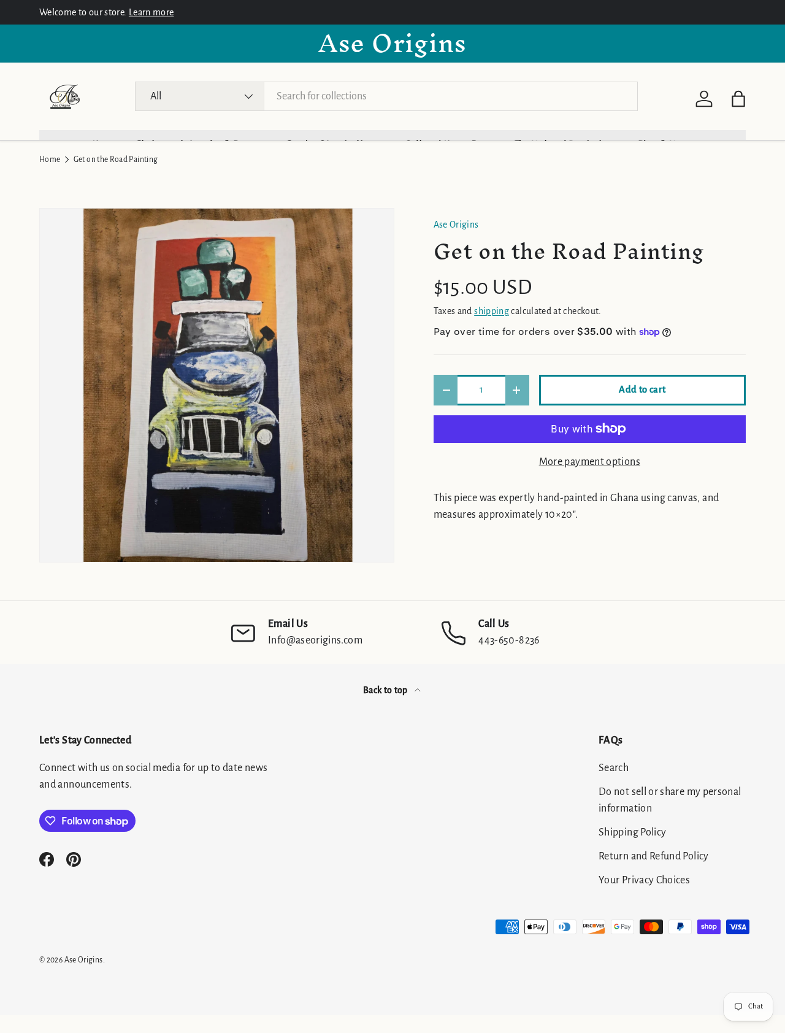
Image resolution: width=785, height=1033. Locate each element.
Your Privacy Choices (644, 880)
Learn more (151, 12)
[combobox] (387, 96)
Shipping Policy (632, 832)
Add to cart (642, 389)
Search (614, 768)
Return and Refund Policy (654, 856)
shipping (491, 311)
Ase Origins (456, 224)
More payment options (589, 461)
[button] (738, 98)
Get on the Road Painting (116, 160)
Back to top (386, 690)
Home (49, 160)
